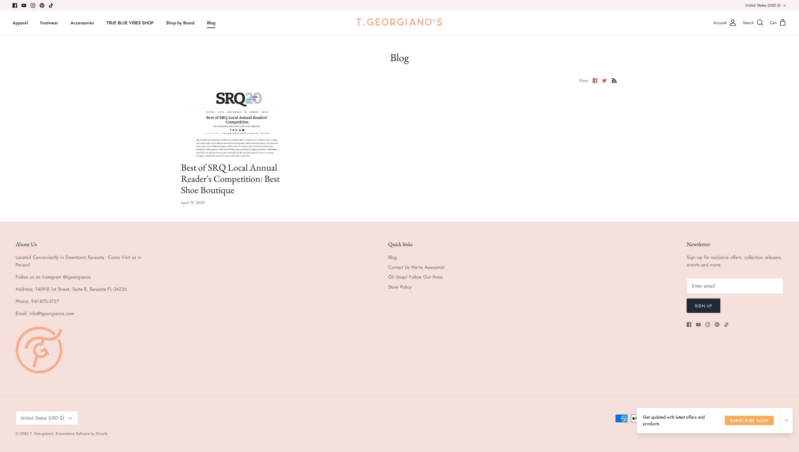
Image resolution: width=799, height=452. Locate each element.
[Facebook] (14, 5)
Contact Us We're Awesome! (416, 267)
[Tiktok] (51, 5)
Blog (211, 23)
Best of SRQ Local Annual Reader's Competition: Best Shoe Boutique (230, 178)
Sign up (703, 306)
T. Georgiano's (41, 433)
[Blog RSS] (614, 80)
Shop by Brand (180, 23)
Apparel (20, 23)
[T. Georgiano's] (399, 23)
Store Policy (400, 287)
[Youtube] (24, 5)
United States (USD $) (763, 5)
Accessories (82, 23)
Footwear (49, 23)
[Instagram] (33, 5)
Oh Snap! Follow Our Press (415, 277)
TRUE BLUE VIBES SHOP (130, 23)
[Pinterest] (42, 5)
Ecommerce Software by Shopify (82, 433)
